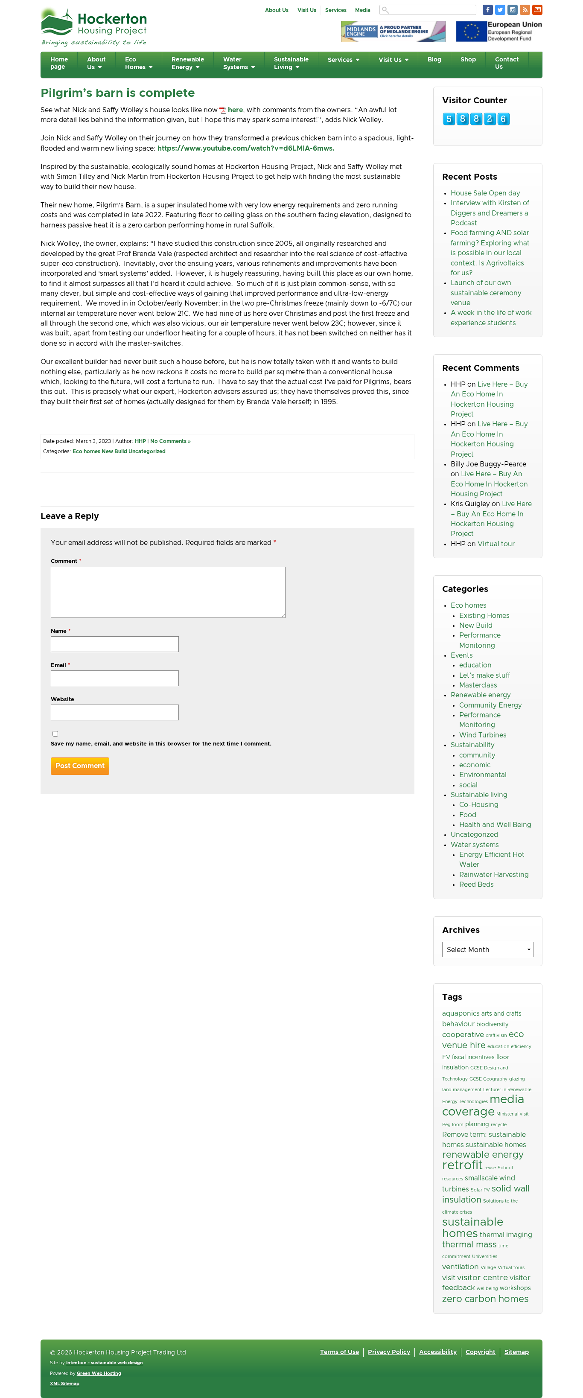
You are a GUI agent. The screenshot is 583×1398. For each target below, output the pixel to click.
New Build (114, 451)
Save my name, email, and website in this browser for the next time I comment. (161, 744)
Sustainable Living (291, 63)
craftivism (496, 1036)
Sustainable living (479, 795)
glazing (517, 1079)
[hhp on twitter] (500, 10)
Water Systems (235, 63)
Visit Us (306, 10)
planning (477, 1124)
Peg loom (452, 1125)
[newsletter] (537, 10)
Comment (66, 561)
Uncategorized (147, 451)
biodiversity (492, 1025)
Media (362, 10)
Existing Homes (484, 615)
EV (446, 1057)
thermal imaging (506, 1235)
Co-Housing (478, 804)
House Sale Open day (485, 193)
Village (488, 1268)
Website (62, 699)
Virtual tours (511, 1268)
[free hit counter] (476, 123)
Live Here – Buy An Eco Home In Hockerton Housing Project (489, 484)
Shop (468, 60)
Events (462, 655)
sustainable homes (472, 1228)
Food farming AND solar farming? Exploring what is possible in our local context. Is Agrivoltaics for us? (490, 253)
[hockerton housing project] (94, 44)
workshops (515, 1288)
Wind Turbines (483, 735)
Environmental (483, 775)
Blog (434, 60)
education (475, 665)
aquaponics (461, 1013)
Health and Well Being (495, 824)
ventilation (460, 1267)
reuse (490, 1168)
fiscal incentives (473, 1057)
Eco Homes (135, 63)
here (235, 110)
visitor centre (482, 1278)
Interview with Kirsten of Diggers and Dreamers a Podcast (490, 213)
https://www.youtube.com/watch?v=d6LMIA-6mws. (246, 148)
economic (474, 765)
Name (61, 631)
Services (336, 10)
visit (448, 1278)
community (477, 755)
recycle (499, 1125)
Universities (484, 1257)
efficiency (521, 1047)
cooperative (463, 1035)
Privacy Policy (389, 1352)
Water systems (475, 845)
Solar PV (480, 1190)
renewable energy (483, 1155)
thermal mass (469, 1245)
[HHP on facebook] (488, 10)
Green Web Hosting (99, 1374)
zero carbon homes (485, 1299)
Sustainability (473, 745)
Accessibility (438, 1352)
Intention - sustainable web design (104, 1363)
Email (60, 665)
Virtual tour (496, 544)
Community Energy (490, 705)
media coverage (483, 1106)
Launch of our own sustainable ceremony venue (486, 293)
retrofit (462, 1165)
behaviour (458, 1024)
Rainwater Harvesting (494, 874)
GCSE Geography (488, 1079)
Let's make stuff (484, 675)
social (468, 785)
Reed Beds (476, 884)
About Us (277, 10)
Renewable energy (481, 695)
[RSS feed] (525, 10)
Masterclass (478, 685)
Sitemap (516, 1352)
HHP (140, 441)
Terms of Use (339, 1352)
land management (461, 1090)
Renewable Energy (188, 63)
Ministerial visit (512, 1114)
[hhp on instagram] (512, 10)
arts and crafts (501, 1014)
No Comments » (170, 441)
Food (467, 815)
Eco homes (86, 451)
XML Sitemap (64, 1384)
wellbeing (487, 1289)
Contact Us (507, 63)
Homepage (59, 63)
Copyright (481, 1352)
